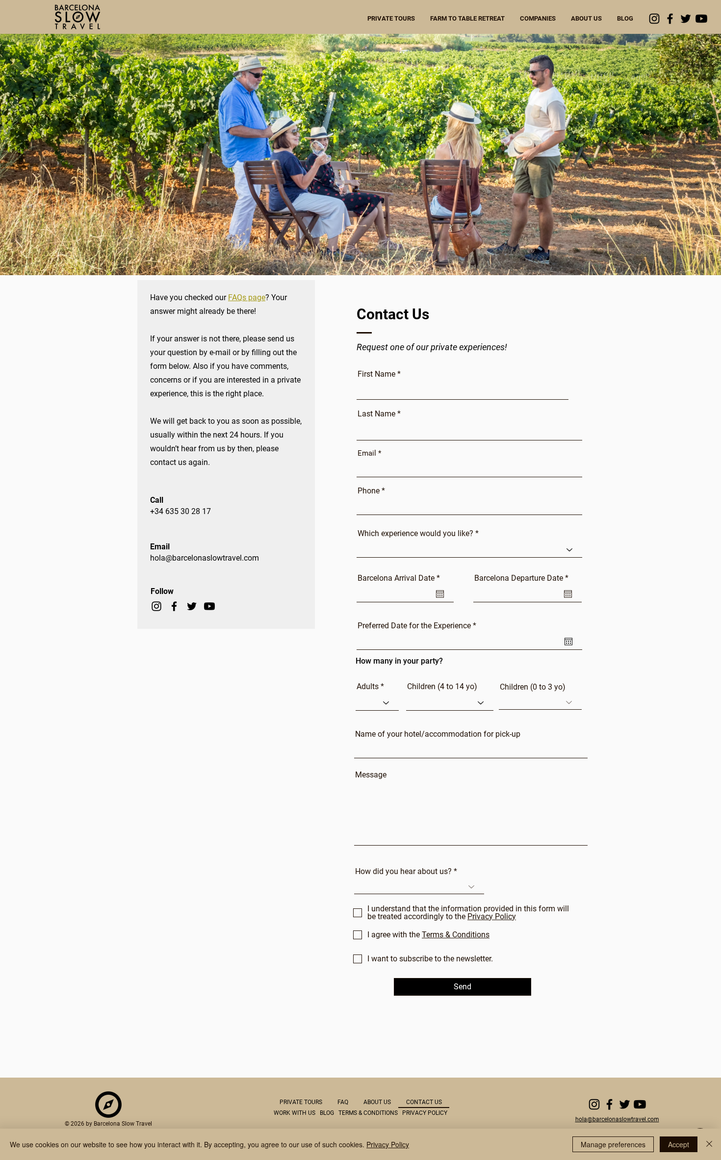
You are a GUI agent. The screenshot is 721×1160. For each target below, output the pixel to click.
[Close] (709, 1144)
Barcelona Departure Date (523, 578)
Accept (678, 1144)
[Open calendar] (440, 594)
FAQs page (246, 297)
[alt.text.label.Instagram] (654, 19)
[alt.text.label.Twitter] (686, 19)
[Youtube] (701, 19)
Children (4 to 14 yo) (442, 687)
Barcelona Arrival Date (401, 578)
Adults (368, 687)
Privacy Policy (387, 1144)
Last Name (376, 414)
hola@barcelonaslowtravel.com (204, 558)
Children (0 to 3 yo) (533, 687)
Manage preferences (613, 1144)
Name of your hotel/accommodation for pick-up (437, 734)
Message (370, 775)
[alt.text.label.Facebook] (670, 19)
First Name (376, 374)
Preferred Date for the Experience (419, 626)
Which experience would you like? (415, 534)
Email (367, 453)
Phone (369, 491)
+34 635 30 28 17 (180, 511)
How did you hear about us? (403, 872)
